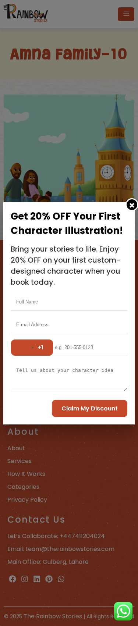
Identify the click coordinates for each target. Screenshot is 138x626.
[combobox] (32, 347)
